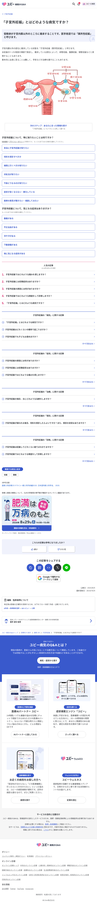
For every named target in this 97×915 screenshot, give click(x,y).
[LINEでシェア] (66, 567)
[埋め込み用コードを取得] (48, 567)
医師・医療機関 (51, 824)
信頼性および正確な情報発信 (32, 827)
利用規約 (5, 142)
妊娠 (5, 475)
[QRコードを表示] (39, 567)
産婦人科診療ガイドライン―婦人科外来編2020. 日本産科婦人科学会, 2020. (31, 485)
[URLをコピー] (30, 567)
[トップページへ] (48, 847)
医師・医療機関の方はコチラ (48, 667)
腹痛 (15, 475)
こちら (46, 830)
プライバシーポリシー (16, 142)
